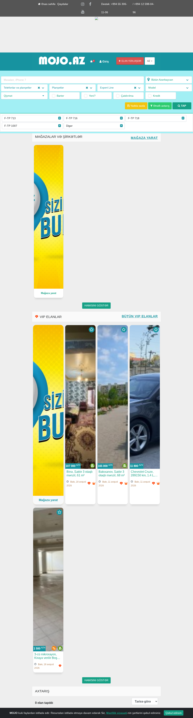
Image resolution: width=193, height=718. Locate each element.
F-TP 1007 (32, 125)
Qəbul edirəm (173, 712)
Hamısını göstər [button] (96, 305)
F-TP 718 (156, 118)
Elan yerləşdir (130, 61)
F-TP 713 (32, 118)
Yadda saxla (137, 105)
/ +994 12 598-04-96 (143, 8)
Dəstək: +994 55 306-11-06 (114, 8)
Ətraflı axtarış (160, 105)
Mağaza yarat (144, 138)
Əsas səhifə (48, 4)
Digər (94, 125)
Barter (60, 95)
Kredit (156, 95)
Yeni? (92, 95)
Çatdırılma (127, 95)
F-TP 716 (94, 118)
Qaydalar (62, 4)
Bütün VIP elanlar (140, 316)
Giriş (105, 61)
